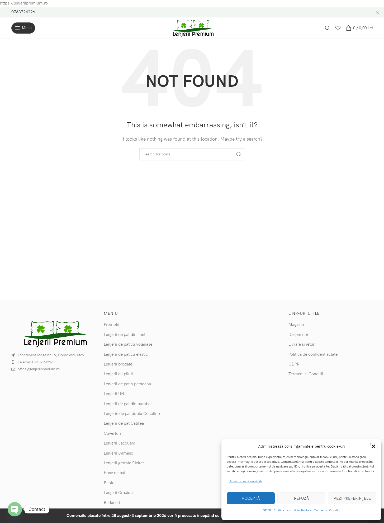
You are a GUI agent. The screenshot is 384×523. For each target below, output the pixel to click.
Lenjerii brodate (118, 364)
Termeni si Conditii (327, 510)
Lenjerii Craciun (118, 492)
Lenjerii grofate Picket (124, 463)
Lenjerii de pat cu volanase (128, 344)
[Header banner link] (192, 12)
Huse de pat (114, 472)
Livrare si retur (301, 344)
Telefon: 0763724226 (35, 362)
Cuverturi (112, 433)
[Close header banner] (377, 12)
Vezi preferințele (352, 498)
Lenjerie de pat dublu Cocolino (132, 413)
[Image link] (53, 332)
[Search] (327, 28)
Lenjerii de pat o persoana (127, 384)
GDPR (267, 510)
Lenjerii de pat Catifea (124, 423)
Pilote (109, 482)
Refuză (301, 498)
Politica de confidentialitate (292, 510)
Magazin (296, 324)
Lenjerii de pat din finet (124, 334)
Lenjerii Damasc (118, 453)
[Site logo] (192, 27)
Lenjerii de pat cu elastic (126, 354)
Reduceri (112, 502)
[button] (373, 446)
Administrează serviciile (245, 481)
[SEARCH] (239, 154)
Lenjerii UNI (115, 393)
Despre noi (298, 334)
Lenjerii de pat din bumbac (128, 403)
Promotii (111, 324)
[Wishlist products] (338, 28)
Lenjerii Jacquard (119, 443)
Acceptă (251, 498)
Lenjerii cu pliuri (118, 374)
